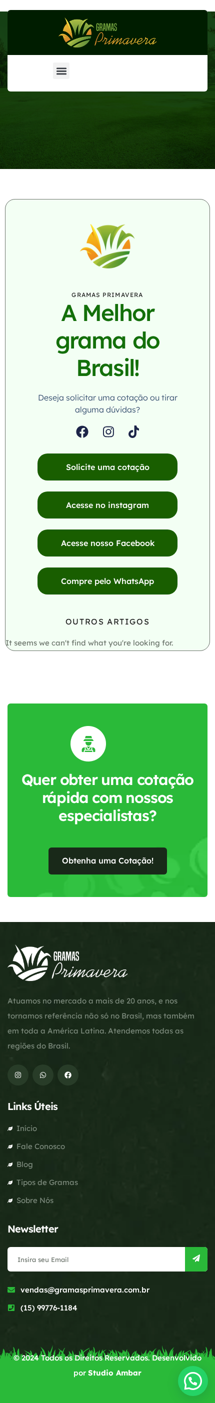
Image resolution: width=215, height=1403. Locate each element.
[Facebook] (82, 432)
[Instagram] (108, 432)
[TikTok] (134, 432)
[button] (61, 70)
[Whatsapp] (43, 1075)
